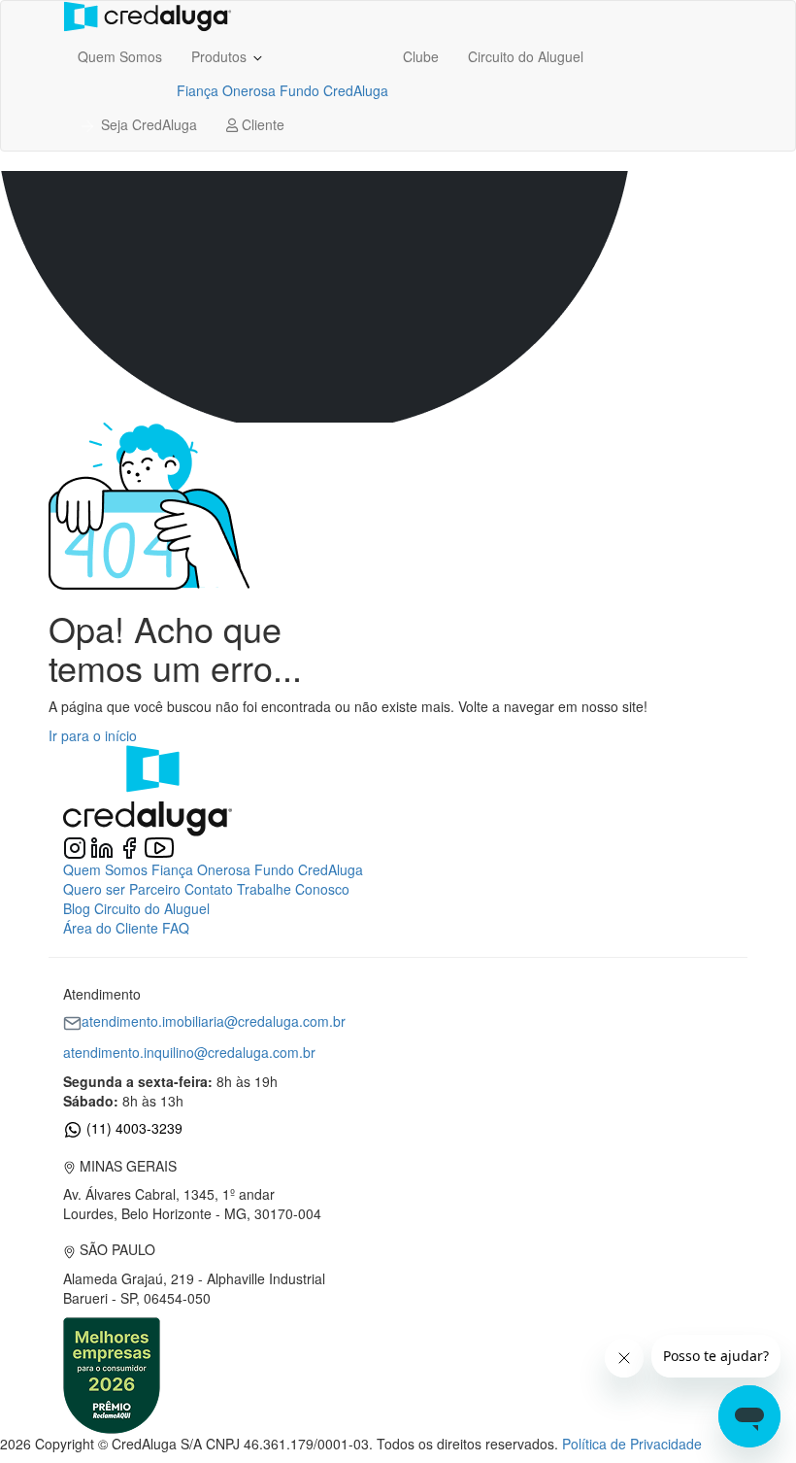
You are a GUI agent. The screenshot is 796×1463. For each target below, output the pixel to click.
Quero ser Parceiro (122, 889)
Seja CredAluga (147, 124)
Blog (76, 908)
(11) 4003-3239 (132, 1128)
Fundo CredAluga (334, 90)
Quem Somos (120, 56)
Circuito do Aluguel (525, 56)
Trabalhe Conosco (293, 889)
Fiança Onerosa (226, 90)
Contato (208, 889)
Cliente (261, 124)
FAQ (175, 927)
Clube (421, 56)
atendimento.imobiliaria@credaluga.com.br (214, 1021)
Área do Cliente (110, 927)
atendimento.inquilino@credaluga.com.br (189, 1052)
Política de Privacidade (632, 1443)
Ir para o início (93, 735)
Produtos (220, 56)
